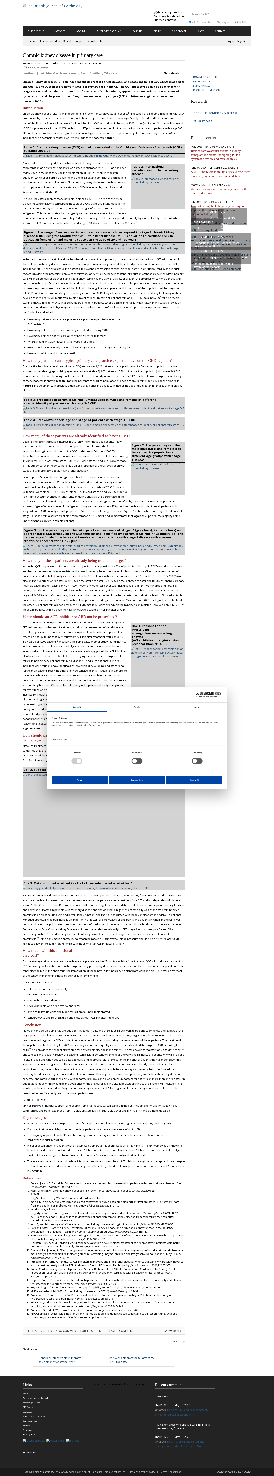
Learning (137, 31)
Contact (220, 31)
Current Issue (36, 31)
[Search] (247, 15)
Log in (230, 41)
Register (242, 41)
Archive (80, 31)
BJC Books (28, 1407)
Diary (200, 31)
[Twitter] (56, 1441)
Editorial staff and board (34, 1416)
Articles (60, 31)
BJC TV (157, 31)
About (25, 1393)
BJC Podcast (179, 31)
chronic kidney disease (221, 113)
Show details (171, 73)
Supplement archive (109, 31)
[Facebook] (34, 1441)
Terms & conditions (170, 1472)
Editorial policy (30, 1421)
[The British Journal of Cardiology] (57, 13)
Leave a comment (91, 63)
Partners (26, 1425)
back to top (178, 1341)
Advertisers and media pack (35, 1398)
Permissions (28, 1430)
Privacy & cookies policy (142, 1472)
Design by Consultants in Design (234, 1471)
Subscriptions (29, 1434)
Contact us (27, 1412)
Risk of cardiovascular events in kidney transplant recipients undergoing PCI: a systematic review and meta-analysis (216, 155)
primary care (202, 121)
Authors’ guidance (31, 1402)
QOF (196, 113)
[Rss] (73, 1441)
